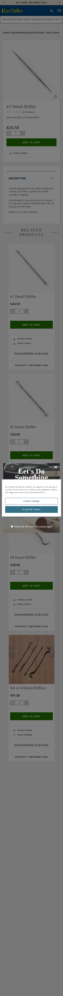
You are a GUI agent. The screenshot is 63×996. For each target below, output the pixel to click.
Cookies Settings (31, 501)
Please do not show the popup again (33, 526)
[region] (32, 498)
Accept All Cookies (31, 509)
